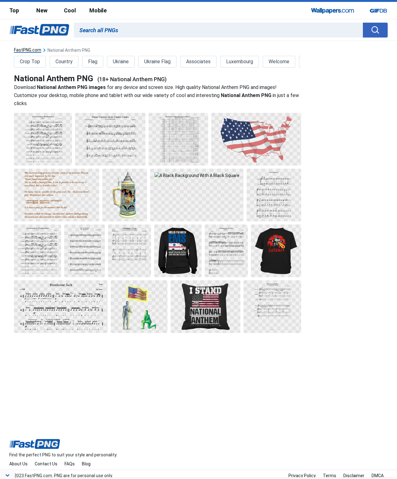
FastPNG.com (27, 50)
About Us (18, 463)
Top (14, 10)
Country (64, 61)
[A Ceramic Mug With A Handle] (124, 195)
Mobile (98, 10)
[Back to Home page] (39, 30)
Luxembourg (239, 61)
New (41, 10)
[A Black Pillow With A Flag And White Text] (205, 306)
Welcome (279, 61)
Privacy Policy (302, 475)
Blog (86, 463)
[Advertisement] (352, 138)
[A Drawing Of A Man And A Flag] (139, 306)
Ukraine (121, 61)
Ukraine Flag (157, 61)
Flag (92, 61)
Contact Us (46, 463)
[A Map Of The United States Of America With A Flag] (256, 139)
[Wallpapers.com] (333, 10)
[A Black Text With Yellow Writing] (56, 195)
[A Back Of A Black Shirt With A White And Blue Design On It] (178, 250)
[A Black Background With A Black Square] (43, 139)
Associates (198, 61)
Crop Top (30, 61)
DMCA (378, 475)
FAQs (70, 463)
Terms (329, 475)
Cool (70, 10)
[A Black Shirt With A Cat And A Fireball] (276, 250)
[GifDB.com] (378, 10)
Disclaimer (353, 475)
